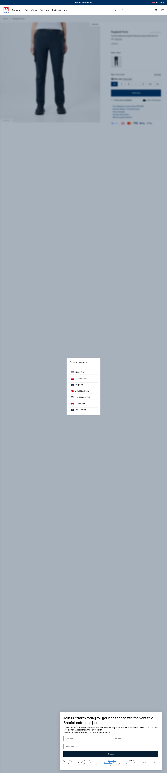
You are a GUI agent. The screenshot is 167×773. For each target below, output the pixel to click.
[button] (26, 10)
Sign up (111, 754)
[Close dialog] (157, 716)
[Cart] (161, 10)
